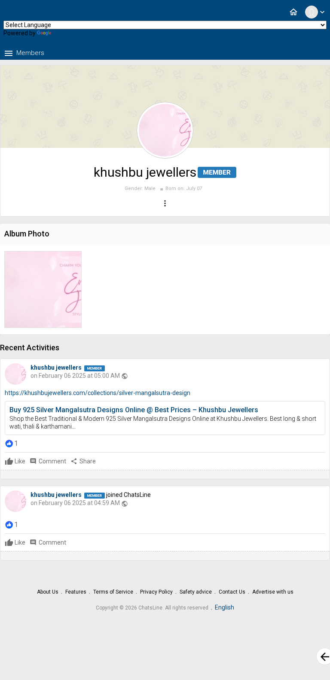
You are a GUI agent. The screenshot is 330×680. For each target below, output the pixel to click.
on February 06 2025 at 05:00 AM (75, 375)
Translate (66, 33)
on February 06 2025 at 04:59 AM (75, 502)
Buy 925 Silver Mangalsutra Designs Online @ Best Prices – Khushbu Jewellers (133, 410)
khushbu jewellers (56, 367)
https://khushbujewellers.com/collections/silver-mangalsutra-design (97, 392)
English (224, 607)
